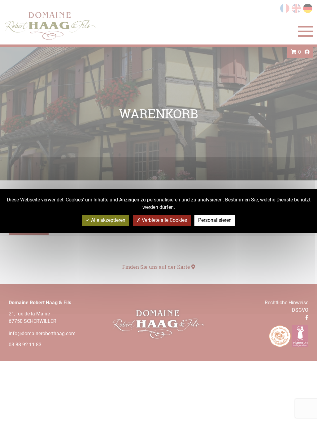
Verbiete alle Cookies (164, 220)
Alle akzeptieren (107, 220)
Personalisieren (215, 220)
